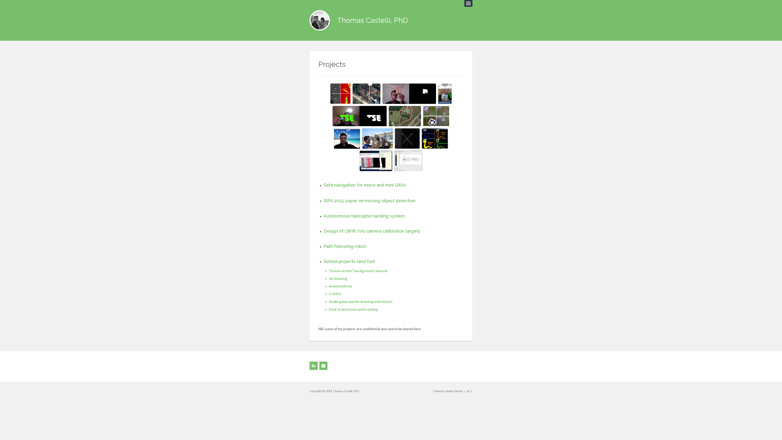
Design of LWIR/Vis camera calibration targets (372, 231)
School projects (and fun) (349, 261)
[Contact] (323, 366)
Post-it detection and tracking (353, 309)
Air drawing (338, 278)
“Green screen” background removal (358, 271)
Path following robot (345, 246)
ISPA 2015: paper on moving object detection (369, 200)
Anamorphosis (340, 286)
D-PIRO (335, 294)
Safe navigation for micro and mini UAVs (365, 185)
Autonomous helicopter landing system (364, 216)
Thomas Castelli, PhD (372, 20)
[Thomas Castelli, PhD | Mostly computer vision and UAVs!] (320, 20)
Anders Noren (454, 391)
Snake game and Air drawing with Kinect (361, 301)
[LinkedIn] (314, 366)
